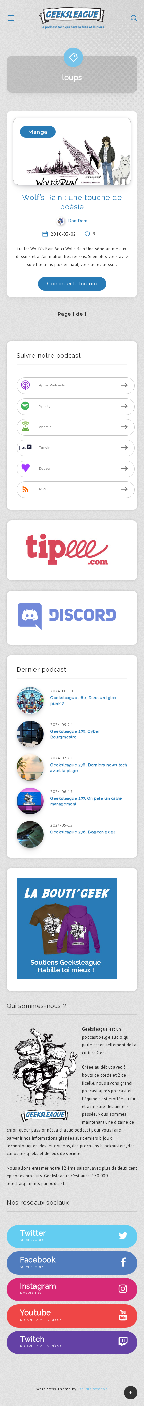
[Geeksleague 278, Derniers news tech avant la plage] (30, 767)
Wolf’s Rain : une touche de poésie (72, 202)
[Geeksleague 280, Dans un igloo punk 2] (30, 700)
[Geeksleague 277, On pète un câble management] (30, 801)
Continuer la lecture (72, 284)
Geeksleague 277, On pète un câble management (86, 801)
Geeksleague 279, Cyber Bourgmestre (75, 734)
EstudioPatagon (93, 1388)
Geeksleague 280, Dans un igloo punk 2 (83, 700)
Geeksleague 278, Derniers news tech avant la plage (88, 767)
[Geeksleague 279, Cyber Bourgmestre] (30, 734)
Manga (37, 132)
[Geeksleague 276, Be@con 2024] (30, 834)
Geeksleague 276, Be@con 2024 (83, 832)
